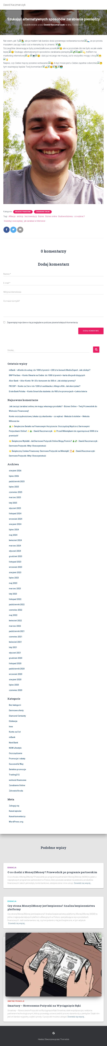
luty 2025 (13, 503)
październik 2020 (17, 669)
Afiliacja (12, 216)
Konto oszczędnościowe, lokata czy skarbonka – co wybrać (36, 416)
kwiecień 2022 (15, 620)
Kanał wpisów (15, 811)
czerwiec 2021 (15, 637)
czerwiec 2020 (15, 690)
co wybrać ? (79, 216)
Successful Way (16, 764)
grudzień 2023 (15, 556)
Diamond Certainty (17, 716)
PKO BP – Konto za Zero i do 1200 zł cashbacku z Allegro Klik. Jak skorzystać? (44, 386)
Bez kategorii (15, 705)
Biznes (41, 216)
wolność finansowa (23, 212)
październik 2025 (17, 481)
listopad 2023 (15, 562)
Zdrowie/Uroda (16, 791)
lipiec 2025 (14, 487)
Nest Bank (13, 743)
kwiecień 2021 (15, 642)
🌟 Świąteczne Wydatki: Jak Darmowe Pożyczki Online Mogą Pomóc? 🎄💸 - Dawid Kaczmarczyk (53, 441)
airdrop (20, 216)
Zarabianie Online (43, 212)
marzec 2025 (15, 497)
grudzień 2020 (15, 658)
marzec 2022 (15, 626)
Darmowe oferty (16, 710)
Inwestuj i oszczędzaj (13, 221)
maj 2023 (13, 583)
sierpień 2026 (15, 471)
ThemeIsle (64, 1039)
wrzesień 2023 (15, 567)
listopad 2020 (15, 663)
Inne (11, 726)
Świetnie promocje (17, 769)
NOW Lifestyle (15, 748)
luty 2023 (13, 594)
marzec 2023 (15, 588)
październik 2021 (17, 631)
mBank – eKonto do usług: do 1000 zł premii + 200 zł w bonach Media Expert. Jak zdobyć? (49, 370)
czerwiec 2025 (15, 492)
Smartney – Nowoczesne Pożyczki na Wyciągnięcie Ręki (44, 1005)
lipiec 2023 (14, 578)
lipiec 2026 (14, 476)
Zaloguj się (14, 806)
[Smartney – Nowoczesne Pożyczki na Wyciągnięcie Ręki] (53, 964)
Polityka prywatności (53, 1033)
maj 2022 (13, 615)
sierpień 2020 (15, 679)
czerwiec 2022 (15, 610)
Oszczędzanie (15, 753)
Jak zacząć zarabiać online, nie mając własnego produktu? (36, 406)
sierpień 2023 (15, 572)
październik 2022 (17, 604)
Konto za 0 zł (15, 732)
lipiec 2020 (14, 685)
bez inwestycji (31, 216)
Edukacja (13, 721)
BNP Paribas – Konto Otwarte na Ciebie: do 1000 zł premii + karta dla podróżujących (47, 375)
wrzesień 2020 (15, 674)
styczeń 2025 (15, 508)
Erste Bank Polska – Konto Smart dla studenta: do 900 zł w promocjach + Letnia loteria (48, 391)
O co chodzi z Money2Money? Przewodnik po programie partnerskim (52, 872)
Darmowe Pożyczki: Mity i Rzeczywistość (27, 446)
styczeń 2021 (15, 653)
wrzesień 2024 (15, 519)
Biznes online (51, 216)
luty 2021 (13, 647)
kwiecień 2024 (15, 540)
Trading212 (14, 775)
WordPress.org (16, 822)
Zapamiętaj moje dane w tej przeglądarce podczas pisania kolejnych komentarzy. (42, 322)
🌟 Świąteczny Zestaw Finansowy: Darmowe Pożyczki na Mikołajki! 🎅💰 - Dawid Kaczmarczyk (52, 451)
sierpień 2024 (15, 524)
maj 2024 (13, 535)
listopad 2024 (15, 513)
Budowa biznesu (65, 216)
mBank (12, 737)
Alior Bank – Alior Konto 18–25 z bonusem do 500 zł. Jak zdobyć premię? (42, 381)
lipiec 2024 (14, 529)
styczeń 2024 (15, 551)
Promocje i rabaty (17, 758)
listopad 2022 (15, 599)
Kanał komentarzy (17, 816)
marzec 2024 (15, 546)
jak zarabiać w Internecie (34, 221)
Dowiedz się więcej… (83, 883)
